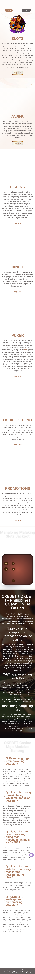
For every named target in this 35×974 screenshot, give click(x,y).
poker (26, 350)
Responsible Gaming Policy (22, 864)
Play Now (17, 72)
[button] (2, 2)
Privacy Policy (8, 864)
